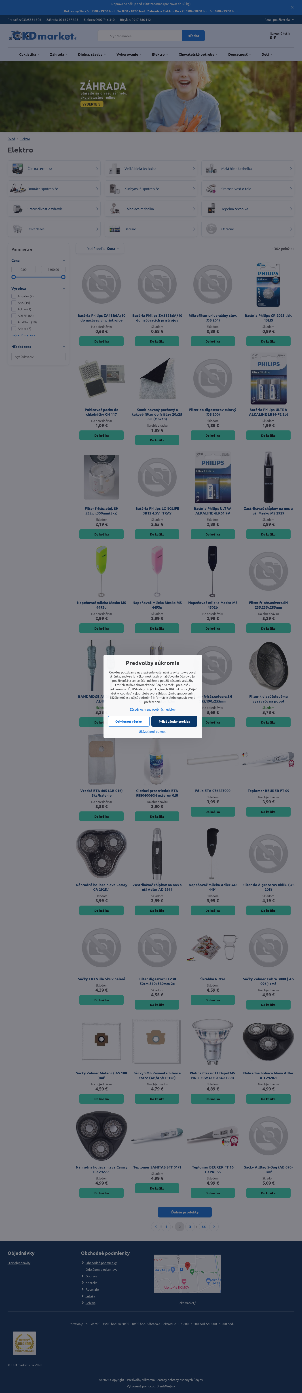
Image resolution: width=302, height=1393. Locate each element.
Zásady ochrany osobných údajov (152, 709)
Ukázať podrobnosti (153, 731)
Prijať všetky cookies (174, 721)
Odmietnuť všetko (128, 721)
